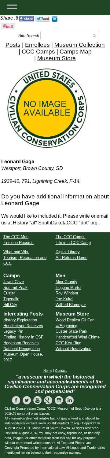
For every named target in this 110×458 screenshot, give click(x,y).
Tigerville (11, 299)
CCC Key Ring (68, 343)
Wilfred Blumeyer (71, 304)
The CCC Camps (71, 237)
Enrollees (37, 45)
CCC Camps (38, 51)
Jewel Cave (13, 281)
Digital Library (68, 251)
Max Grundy (66, 281)
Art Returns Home (71, 257)
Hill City (10, 304)
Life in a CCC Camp (73, 242)
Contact (61, 370)
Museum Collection (79, 45)
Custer (9, 293)
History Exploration (20, 320)
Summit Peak (15, 287)
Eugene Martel (68, 287)
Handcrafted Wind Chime (78, 337)
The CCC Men (15, 237)
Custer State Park (71, 331)
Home (47, 370)
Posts (13, 45)
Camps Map (76, 51)
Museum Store (56, 58)
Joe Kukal (64, 299)
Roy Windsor (67, 293)
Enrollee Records (18, 242)
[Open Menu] (12, 6)
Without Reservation (73, 348)
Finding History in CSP (23, 337)
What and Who (16, 251)
